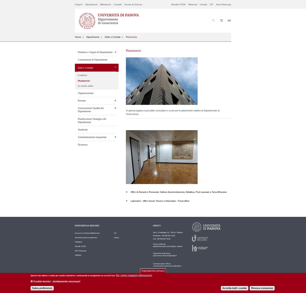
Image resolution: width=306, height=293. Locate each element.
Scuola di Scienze (133, 4)
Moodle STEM (178, 4)
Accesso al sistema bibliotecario (87, 233)
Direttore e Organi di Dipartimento (95, 52)
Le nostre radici (85, 86)
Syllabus (78, 255)
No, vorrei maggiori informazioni (134, 275)
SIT (211, 4)
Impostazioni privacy (153, 270)
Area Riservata (223, 4)
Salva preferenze (42, 288)
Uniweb (203, 4)
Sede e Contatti (112, 37)
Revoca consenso (262, 288)
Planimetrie (131, 37)
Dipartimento (92, 37)
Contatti (118, 4)
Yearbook (82, 129)
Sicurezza (82, 144)
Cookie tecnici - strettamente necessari (56, 281)
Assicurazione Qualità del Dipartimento (91, 110)
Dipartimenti (91, 4)
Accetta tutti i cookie (234, 288)
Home (78, 37)
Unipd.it (79, 4)
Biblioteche (105, 4)
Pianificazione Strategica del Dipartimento (92, 120)
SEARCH (225, 25)
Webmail (192, 4)
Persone (82, 100)
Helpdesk (78, 242)
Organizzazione (86, 93)
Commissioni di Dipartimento (92, 59)
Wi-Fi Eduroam (80, 251)
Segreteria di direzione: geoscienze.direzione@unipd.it (165, 254)
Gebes (116, 238)
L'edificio (82, 75)
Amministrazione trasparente (92, 137)
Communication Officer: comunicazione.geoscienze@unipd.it (167, 265)
